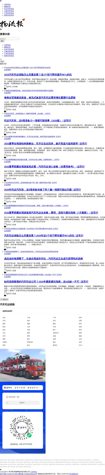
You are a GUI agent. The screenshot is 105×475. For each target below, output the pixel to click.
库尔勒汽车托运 (29, 460)
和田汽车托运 (3, 460)
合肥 (54, 339)
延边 (4, 330)
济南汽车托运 (36, 464)
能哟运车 (7, 6)
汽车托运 (7, 4)
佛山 (54, 342)
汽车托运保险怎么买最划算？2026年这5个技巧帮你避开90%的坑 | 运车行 (43, 235)
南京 (28, 320)
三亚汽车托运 (56, 460)
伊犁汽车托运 (48, 460)
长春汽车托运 (98, 462)
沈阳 (80, 320)
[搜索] (52, 59)
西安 (4, 323)
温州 (4, 345)
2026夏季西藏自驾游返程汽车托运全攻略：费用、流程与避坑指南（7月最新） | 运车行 (51, 212)
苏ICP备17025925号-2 (7, 474)
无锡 (54, 336)
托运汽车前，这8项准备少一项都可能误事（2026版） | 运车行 (37, 120)
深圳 (80, 317)
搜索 (2, 41)
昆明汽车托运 (27, 462)
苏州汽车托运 (11, 462)
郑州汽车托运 (28, 464)
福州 (28, 333)
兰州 (4, 336)
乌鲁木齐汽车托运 (39, 460)
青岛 (4, 327)
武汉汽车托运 (74, 462)
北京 (4, 317)
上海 (28, 317)
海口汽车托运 (64, 460)
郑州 (80, 330)
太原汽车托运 (68, 464)
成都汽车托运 (59, 462)
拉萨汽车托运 (35, 462)
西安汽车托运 (51, 462)
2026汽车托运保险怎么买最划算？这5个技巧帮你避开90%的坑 (38, 74)
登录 (2, 61)
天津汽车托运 (84, 464)
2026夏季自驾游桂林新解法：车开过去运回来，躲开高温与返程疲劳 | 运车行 (45, 143)
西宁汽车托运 (11, 466)
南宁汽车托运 (90, 462)
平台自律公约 (73, 474)
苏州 (28, 336)
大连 (28, 327)
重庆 (54, 323)
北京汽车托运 (9, 9)
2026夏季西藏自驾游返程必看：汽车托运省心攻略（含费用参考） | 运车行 (44, 166)
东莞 (80, 342)
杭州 (80, 323)
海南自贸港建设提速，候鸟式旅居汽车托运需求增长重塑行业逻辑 (39, 97)
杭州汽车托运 (3, 462)
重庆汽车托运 (67, 462)
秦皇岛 (55, 345)
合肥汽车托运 (52, 464)
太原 (80, 339)
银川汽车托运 (19, 466)
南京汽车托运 (20, 464)
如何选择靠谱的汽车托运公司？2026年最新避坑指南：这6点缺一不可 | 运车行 (46, 281)
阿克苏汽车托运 (20, 460)
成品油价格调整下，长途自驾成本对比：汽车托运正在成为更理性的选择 (43, 258)
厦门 (54, 330)
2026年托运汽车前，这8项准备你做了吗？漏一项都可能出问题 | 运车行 (42, 189)
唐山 (28, 345)
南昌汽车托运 (60, 464)
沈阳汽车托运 (3, 464)
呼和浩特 (30, 342)
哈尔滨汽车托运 (12, 464)
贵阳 (4, 339)
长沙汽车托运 (44, 464)
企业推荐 (7, 70)
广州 (54, 317)
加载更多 (5, 299)
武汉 (54, 320)
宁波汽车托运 (101, 464)
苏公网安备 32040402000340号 (26, 474)
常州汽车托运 (82, 462)
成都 (28, 323)
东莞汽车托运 (27, 466)
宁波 (54, 327)
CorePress (33, 472)
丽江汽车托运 (43, 462)
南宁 (28, 339)
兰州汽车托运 (19, 462)
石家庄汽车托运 (92, 464)
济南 (80, 327)
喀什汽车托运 (11, 460)
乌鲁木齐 (56, 333)
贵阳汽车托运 (76, 464)
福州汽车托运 (3, 466)
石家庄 (5, 342)
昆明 (80, 333)
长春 (28, 330)
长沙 (4, 333)
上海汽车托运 (9, 11)
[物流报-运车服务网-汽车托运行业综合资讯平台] (12, 27)
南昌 (80, 336)
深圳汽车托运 (9, 15)
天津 (4, 320)
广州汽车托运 (9, 13)
